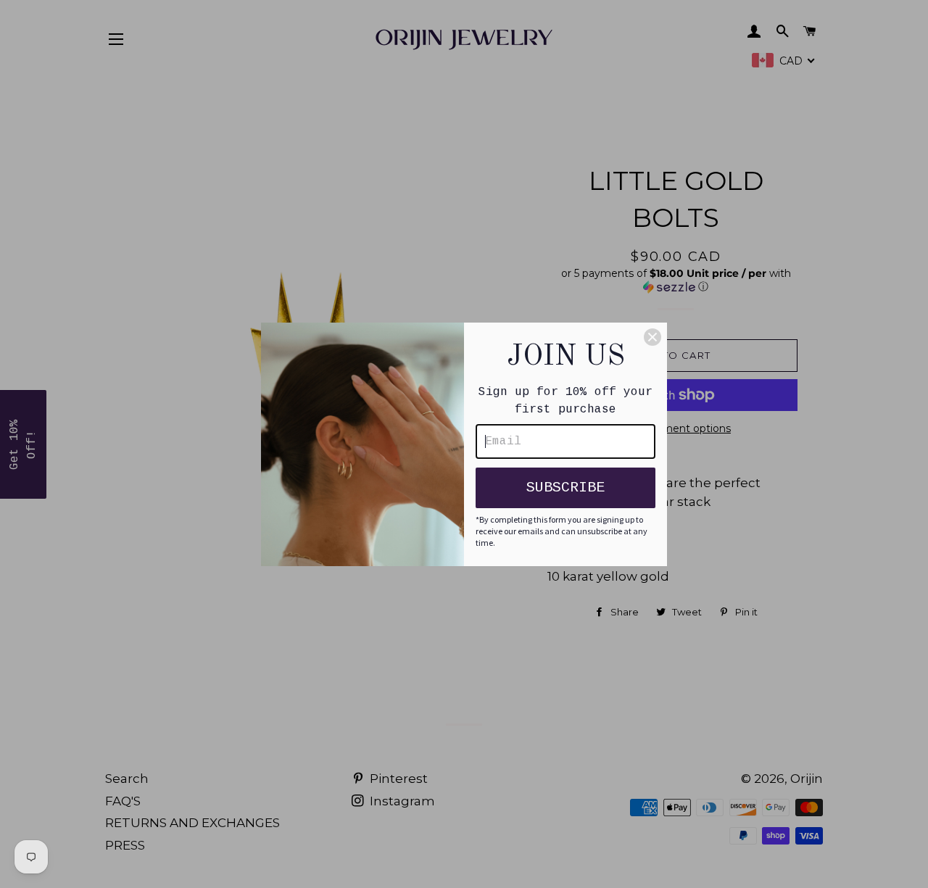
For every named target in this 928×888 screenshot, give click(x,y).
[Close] (652, 337)
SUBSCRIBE (565, 487)
